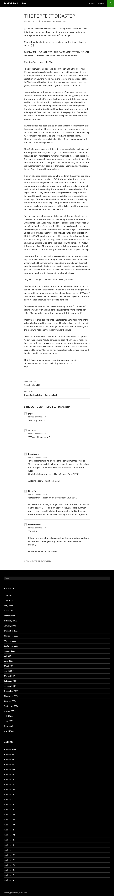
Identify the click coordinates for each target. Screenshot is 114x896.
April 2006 (8, 731)
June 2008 (8, 600)
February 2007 (10, 681)
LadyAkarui (46, 21)
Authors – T (9, 850)
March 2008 (9, 615)
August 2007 (9, 651)
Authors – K (9, 804)
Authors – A (9, 754)
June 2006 (8, 721)
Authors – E (9, 774)
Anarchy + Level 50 (32, 383)
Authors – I (9, 794)
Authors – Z (9, 880)
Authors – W (9, 865)
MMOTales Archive (15, 3)
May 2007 (8, 666)
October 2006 (10, 701)
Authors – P (9, 830)
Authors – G (9, 784)
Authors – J (9, 799)
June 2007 (8, 661)
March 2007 (9, 676)
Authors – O (9, 824)
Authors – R (9, 840)
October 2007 (10, 641)
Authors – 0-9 (10, 749)
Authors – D (9, 769)
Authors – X (9, 870)
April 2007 (8, 671)
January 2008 (10, 626)
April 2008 (8, 610)
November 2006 (11, 696)
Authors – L (9, 809)
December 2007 (11, 631)
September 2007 (11, 646)
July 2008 (8, 595)
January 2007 (10, 686)
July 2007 (8, 656)
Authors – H (9, 789)
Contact (102, 3)
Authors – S (9, 845)
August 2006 (9, 711)
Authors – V (9, 860)
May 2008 (8, 605)
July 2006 (8, 716)
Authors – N (9, 819)
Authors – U (9, 855)
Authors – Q (9, 835)
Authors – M (9, 814)
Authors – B (9, 759)
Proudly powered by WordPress (15, 893)
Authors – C (9, 764)
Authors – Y (9, 875)
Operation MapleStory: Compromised (40, 393)
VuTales (92, 3)
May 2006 (8, 726)
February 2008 (10, 621)
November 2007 (11, 636)
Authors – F (9, 779)
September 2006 (11, 706)
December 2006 (11, 691)
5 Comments (60, 21)
